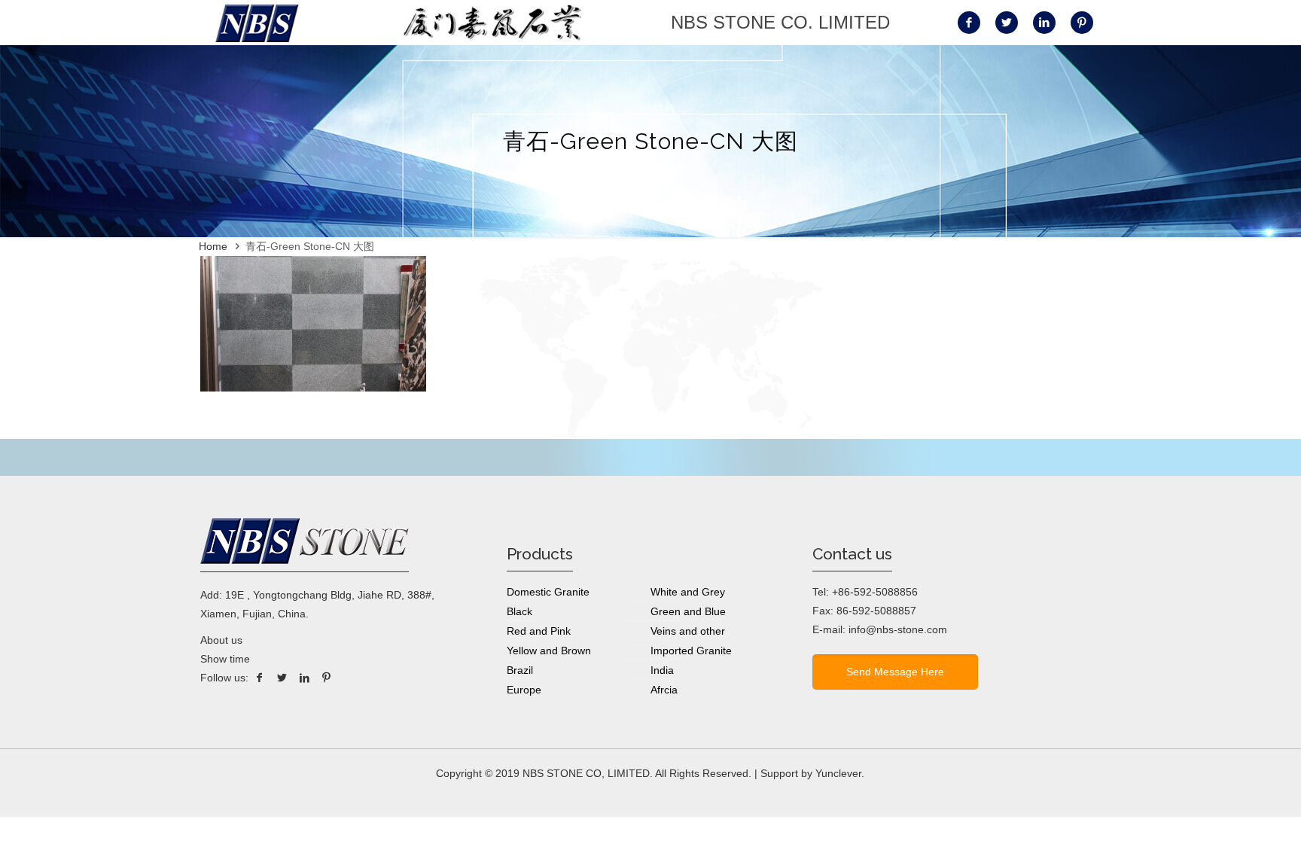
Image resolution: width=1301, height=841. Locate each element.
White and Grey (687, 592)
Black (519, 611)
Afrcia (664, 690)
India (662, 670)
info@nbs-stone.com (898, 629)
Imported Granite (691, 650)
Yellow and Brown (549, 650)
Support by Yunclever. (812, 773)
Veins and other (687, 631)
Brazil (520, 670)
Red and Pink (539, 631)
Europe (524, 690)
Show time (225, 659)
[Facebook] (259, 678)
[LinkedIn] (304, 678)
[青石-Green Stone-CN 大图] (313, 388)
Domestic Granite (548, 592)
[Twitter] (282, 678)
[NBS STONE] (257, 22)
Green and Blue (688, 611)
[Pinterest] (326, 678)
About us (221, 640)
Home (213, 246)
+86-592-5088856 (875, 592)
